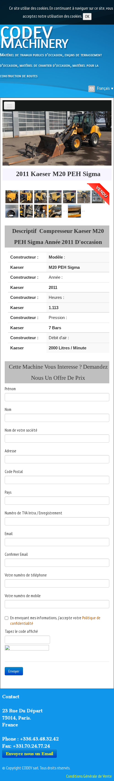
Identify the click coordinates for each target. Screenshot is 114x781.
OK (87, 16)
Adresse (10, 450)
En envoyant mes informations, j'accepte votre (55, 620)
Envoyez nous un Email (29, 753)
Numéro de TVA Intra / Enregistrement (33, 513)
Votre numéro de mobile (23, 595)
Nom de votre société (21, 430)
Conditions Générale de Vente (89, 776)
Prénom (10, 388)
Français (105, 88)
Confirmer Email (16, 554)
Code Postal (14, 471)
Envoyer (13, 671)
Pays (8, 492)
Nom (8, 409)
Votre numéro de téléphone (26, 575)
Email (8, 533)
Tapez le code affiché (21, 631)
